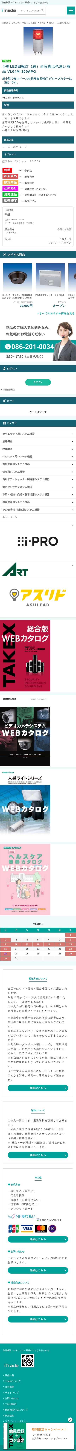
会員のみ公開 (64, 229)
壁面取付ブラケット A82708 (21, 161)
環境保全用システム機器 (16, 502)
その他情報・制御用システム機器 (21, 509)
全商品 (5, 23)
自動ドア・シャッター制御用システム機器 (25, 479)
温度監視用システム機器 (16, 464)
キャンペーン (9, 517)
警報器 (43, 23)
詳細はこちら (38, 1087)
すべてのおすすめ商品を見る (57, 313)
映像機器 (7, 448)
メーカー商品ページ (14, 147)
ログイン (52, 242)
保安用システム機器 (13, 471)
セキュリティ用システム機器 (24, 23)
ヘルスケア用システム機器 (17, 456)
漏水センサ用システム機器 (17, 486)
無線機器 (7, 441)
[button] (70, 1419)
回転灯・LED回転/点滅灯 (60, 23)
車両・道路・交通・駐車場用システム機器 (25, 494)
